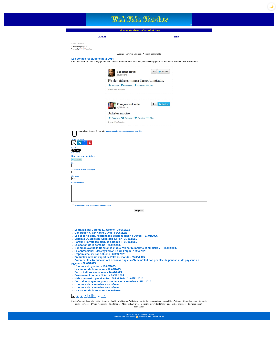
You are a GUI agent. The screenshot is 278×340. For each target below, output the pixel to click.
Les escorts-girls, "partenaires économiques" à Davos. (108, 235)
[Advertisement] (124, 220)
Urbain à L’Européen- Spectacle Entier (98, 238)
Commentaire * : (77, 182)
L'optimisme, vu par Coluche (92, 254)
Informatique (155, 300)
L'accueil (101, 36)
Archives (135, 303)
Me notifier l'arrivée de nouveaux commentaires (93, 205)
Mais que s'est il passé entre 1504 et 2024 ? (101, 278)
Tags (149, 316)
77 (103, 295)
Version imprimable (152, 53)
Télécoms (102, 303)
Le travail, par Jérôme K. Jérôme (94, 229)
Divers (94, 303)
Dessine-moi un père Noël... (91, 275)
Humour (81, 44)
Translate (88, 49)
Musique (126, 303)
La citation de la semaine (89, 244)
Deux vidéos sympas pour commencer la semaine (105, 281)
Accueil (73, 44)
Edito (176, 36)
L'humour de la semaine (89, 284)
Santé (113, 300)
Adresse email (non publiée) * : (83, 169)
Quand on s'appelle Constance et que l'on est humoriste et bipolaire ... (117, 248)
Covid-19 (144, 300)
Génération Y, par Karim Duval (93, 232)
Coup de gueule (190, 300)
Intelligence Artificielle (128, 300)
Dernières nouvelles (150, 303)
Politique (177, 300)
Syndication (143, 316)
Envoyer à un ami (133, 53)
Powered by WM (158, 316)
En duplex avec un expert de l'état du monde (101, 257)
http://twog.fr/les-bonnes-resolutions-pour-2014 (124, 131)
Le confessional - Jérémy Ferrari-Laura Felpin (102, 251)
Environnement (195, 303)
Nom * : (74, 163)
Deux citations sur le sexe (90, 272)
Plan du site (130, 316)
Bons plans (165, 303)
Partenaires (139, 306)
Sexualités (167, 300)
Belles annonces (179, 303)
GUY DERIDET (76, 152)
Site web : (75, 176)
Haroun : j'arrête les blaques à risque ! (98, 241)
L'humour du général (87, 266)
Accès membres (119, 316)
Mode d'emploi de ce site (82, 300)
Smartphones (114, 303)
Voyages (85, 303)
